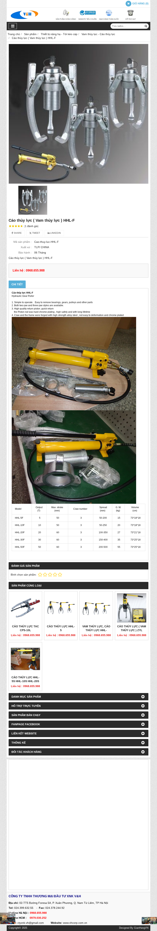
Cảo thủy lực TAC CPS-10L (25, 628)
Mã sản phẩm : (22, 241)
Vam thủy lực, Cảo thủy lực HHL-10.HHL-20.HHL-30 (96, 630)
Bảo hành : (25, 252)
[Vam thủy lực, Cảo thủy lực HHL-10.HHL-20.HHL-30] (96, 608)
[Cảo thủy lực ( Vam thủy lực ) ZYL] (131, 608)
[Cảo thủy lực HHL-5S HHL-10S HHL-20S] (25, 658)
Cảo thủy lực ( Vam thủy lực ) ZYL (131, 628)
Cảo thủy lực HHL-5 (61, 628)
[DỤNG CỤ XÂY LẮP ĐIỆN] (149, 920)
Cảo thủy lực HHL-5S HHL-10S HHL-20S (25, 679)
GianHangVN (141, 928)
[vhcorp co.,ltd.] (78, 20)
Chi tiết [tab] (17, 284)
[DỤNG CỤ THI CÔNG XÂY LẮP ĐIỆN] (7, 918)
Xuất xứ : (26, 247)
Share (17, 233)
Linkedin (55, 233)
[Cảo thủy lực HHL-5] (60, 608)
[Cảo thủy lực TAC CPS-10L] (25, 608)
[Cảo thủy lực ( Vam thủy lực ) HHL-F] (78, 114)
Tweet (36, 233)
